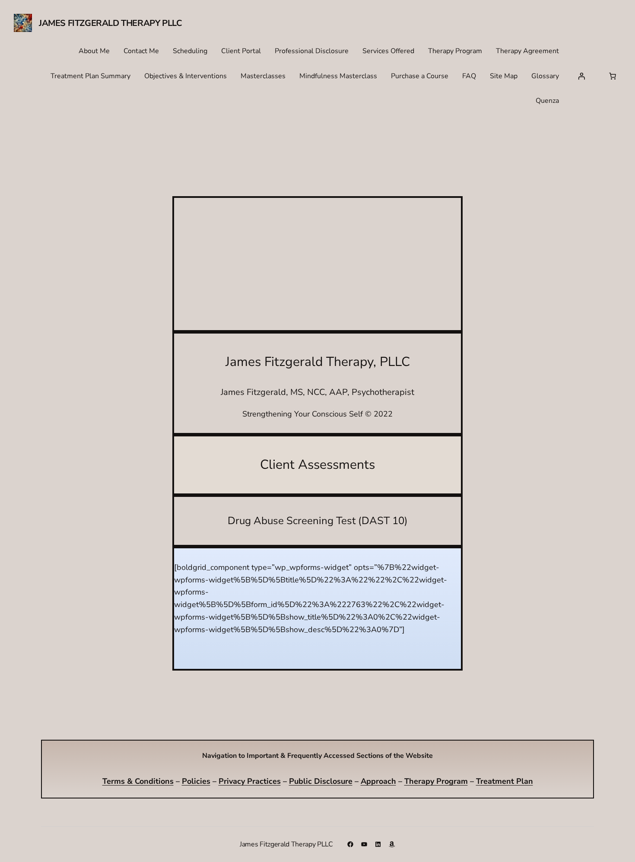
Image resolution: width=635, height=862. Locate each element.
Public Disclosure (320, 781)
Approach (378, 781)
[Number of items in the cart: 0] (612, 76)
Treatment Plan (504, 781)
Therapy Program (436, 781)
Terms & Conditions (138, 781)
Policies (196, 781)
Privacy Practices (250, 781)
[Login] (581, 76)
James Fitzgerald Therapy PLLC (110, 23)
